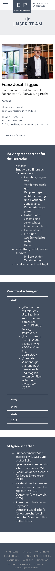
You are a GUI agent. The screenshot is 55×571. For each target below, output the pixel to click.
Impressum (25, 565)
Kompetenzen (12, 556)
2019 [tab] (14, 420)
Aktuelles (13, 560)
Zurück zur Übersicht (15, 136)
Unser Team (42, 552)
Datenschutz (40, 565)
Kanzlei (26, 552)
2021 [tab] (14, 406)
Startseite (12, 552)
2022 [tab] (14, 400)
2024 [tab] (14, 299)
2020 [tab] (14, 413)
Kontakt (12, 565)
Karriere (28, 560)
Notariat (42, 560)
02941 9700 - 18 (14, 117)
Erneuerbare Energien (37, 556)
